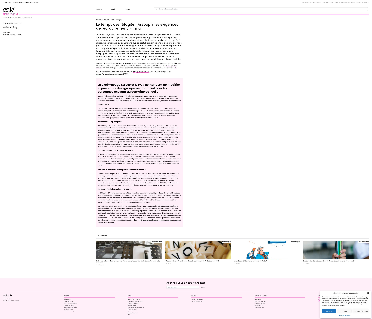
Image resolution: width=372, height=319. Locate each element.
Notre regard (67, 299)
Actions (99, 9)
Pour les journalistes (197, 299)
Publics (127, 9)
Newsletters (365, 2)
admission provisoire (10, 27)
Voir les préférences (361, 311)
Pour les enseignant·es (197, 301)
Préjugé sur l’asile (69, 305)
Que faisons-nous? (260, 301)
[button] (368, 293)
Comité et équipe (260, 303)
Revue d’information (134, 299)
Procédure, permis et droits (135, 301)
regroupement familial (10, 29)
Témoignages (132, 305)
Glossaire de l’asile (133, 303)
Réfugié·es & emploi (70, 311)
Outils (113, 9)
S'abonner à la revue (328, 2)
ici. (175, 68)
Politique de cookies (344, 315)
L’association (259, 299)
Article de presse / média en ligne (109, 20)
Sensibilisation (68, 309)
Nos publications (133, 313)
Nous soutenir (317, 2)
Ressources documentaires (136, 307)
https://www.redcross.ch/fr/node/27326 (112, 74)
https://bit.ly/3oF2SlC (141, 72)
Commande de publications (343, 2)
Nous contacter (357, 2)
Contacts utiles (132, 309)
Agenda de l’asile (133, 311)
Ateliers (130, 315)
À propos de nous (307, 2)
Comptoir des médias (70, 303)
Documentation (68, 301)
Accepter (329, 311)
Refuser (344, 311)
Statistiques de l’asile (70, 307)
